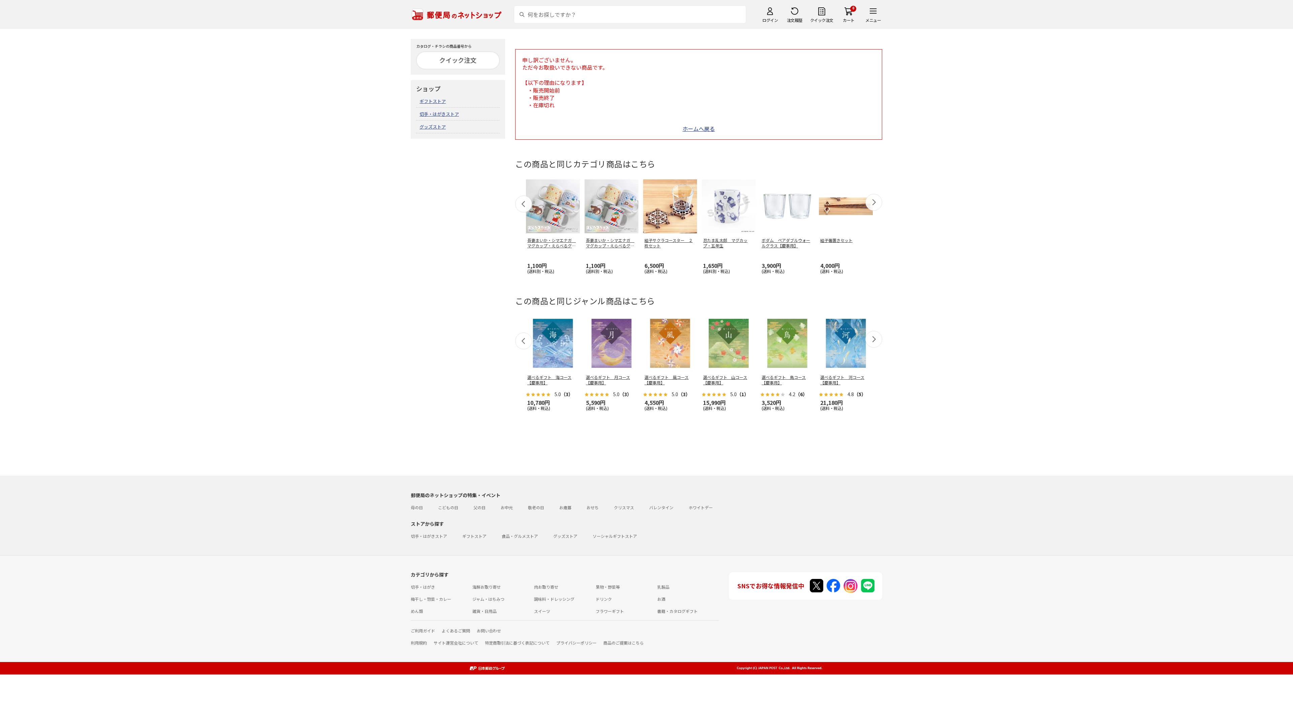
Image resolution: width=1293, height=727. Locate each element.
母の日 (417, 507)
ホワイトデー (701, 507)
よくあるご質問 (456, 630)
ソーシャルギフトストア (615, 536)
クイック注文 (821, 20)
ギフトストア (433, 101)
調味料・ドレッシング (554, 599)
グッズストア (433, 127)
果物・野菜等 (608, 587)
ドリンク (604, 599)
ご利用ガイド (423, 630)
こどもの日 (448, 507)
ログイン (770, 20)
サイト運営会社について (456, 643)
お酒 (661, 599)
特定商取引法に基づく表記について (517, 643)
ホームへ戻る (699, 129)
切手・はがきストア (439, 114)
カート (849, 20)
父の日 (479, 507)
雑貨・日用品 (484, 611)
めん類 (417, 611)
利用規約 (419, 643)
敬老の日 (536, 507)
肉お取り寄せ (546, 587)
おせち (593, 507)
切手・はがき (423, 587)
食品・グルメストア (520, 536)
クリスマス (624, 507)
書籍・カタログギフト (677, 611)
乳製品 (663, 587)
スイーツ (542, 611)
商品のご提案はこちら (623, 643)
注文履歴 (794, 20)
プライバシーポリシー (576, 643)
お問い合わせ (489, 630)
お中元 (507, 507)
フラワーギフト (610, 611)
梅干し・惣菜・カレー (431, 599)
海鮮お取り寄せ (486, 587)
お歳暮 (565, 507)
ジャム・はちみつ (488, 599)
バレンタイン (661, 507)
